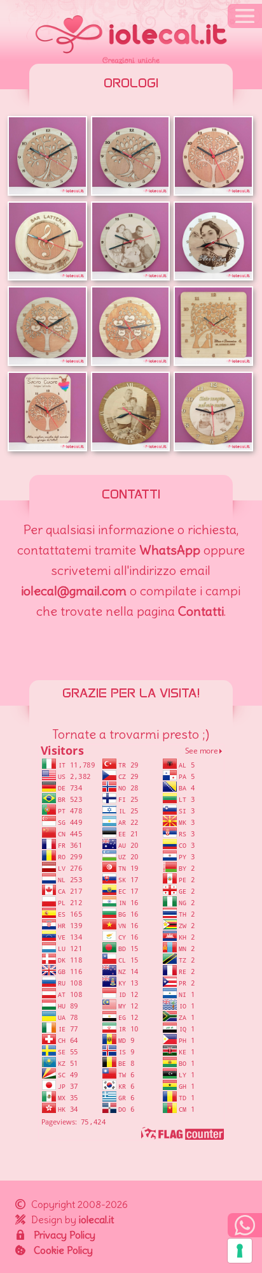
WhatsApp (169, 550)
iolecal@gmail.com (74, 591)
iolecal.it (96, 1219)
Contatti (201, 611)
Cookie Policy (63, 1250)
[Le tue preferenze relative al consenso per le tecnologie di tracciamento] (240, 1251)
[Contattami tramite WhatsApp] (245, 1225)
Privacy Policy (64, 1234)
